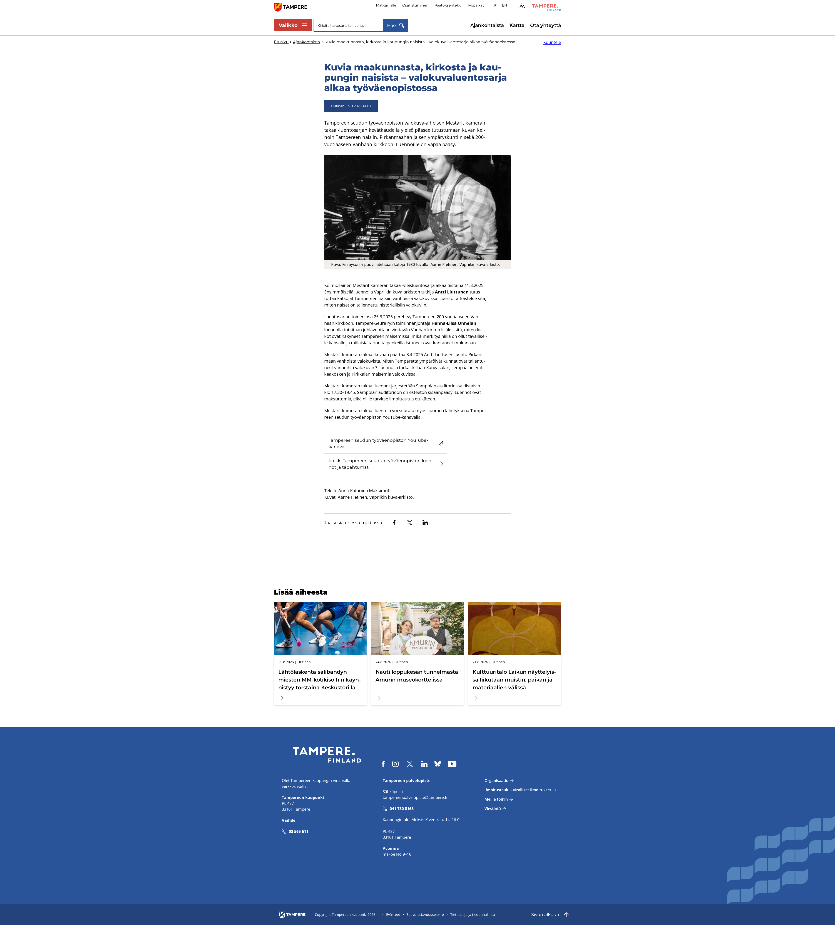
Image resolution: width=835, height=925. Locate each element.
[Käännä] (522, 6)
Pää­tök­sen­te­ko (448, 5)
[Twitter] (410, 522)
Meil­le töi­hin (496, 799)
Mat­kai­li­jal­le (386, 5)
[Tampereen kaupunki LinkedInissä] (424, 763)
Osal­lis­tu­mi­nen (415, 5)
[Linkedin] (425, 522)
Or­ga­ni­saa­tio (496, 780)
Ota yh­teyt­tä (545, 25)
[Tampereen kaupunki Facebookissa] (383, 763)
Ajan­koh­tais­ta (487, 25)
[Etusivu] (293, 7)
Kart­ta (516, 25)
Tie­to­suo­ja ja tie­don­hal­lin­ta (472, 914)
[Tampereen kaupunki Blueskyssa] (437, 763)
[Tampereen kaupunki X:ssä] (410, 763)
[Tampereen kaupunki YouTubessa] (452, 763)
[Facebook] (394, 522)
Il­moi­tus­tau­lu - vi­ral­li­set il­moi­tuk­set (517, 789)
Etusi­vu (281, 42)
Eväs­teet (393, 914)
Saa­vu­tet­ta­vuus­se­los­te (425, 914)
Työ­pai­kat (475, 5)
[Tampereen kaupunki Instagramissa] (395, 763)
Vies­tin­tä (492, 808)
